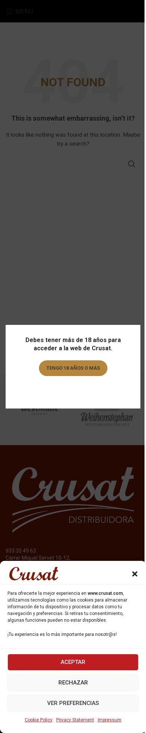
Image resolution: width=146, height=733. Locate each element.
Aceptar (73, 662)
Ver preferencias (73, 703)
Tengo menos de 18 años (73, 389)
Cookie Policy (38, 720)
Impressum (109, 720)
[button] (135, 574)
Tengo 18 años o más (73, 368)
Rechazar (73, 682)
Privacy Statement (75, 720)
